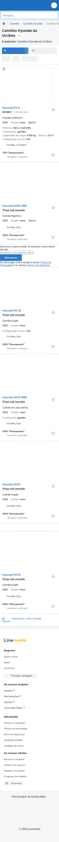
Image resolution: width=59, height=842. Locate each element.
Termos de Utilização (38, 265)
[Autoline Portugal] (21, 5)
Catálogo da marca (14, 745)
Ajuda (7, 662)
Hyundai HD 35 (11, 310)
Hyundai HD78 (11, 574)
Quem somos (11, 656)
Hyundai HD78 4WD (14, 397)
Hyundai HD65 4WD (14, 205)
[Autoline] (4, 24)
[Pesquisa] (54, 15)
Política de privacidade (15, 728)
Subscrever (11, 257)
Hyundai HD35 (11, 484)
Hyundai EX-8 (11, 107)
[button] (54, 5)
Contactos (9, 668)
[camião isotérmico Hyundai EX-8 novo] (29, 85)
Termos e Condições (14, 723)
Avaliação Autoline (13, 740)
